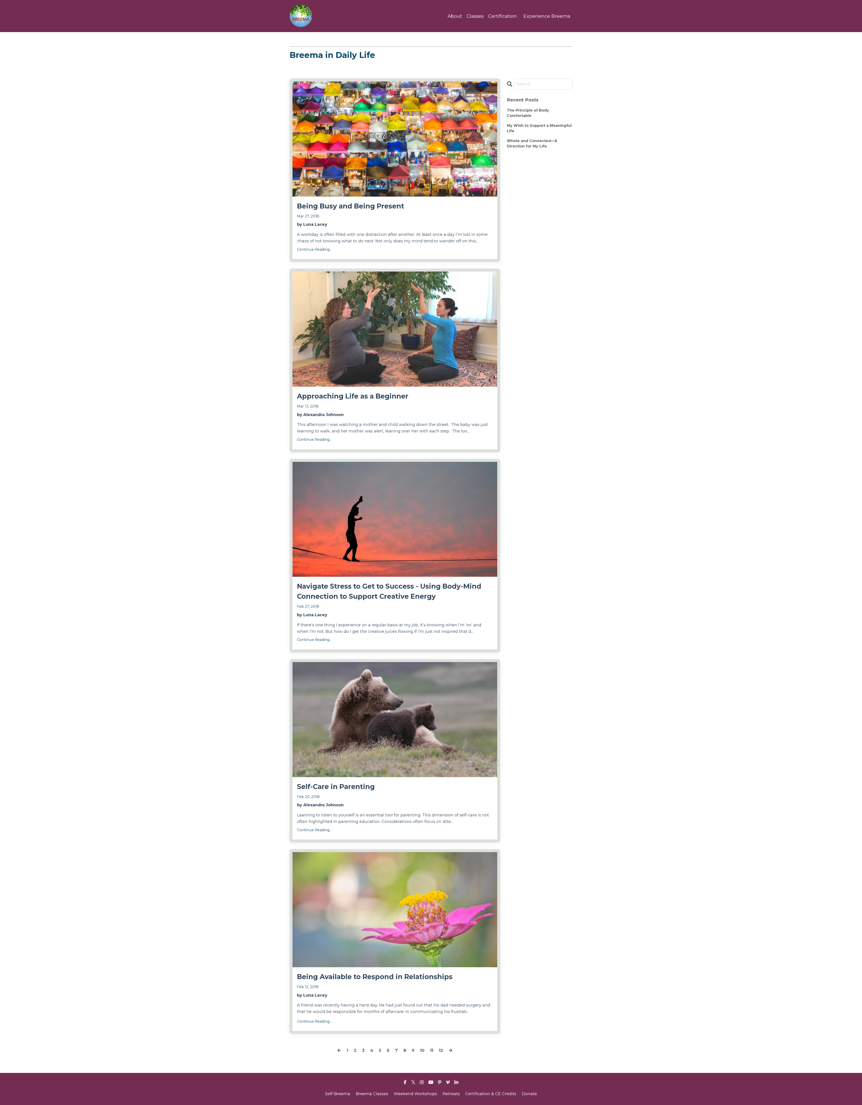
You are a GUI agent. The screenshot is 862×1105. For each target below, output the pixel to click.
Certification (502, 16)
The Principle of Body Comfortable (528, 113)
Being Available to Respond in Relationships (375, 977)
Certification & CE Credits (490, 1093)
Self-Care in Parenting (336, 787)
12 (441, 1050)
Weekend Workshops (415, 1093)
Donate (529, 1093)
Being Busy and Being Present (350, 206)
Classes (475, 16)
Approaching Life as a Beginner (352, 396)
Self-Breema (337, 1093)
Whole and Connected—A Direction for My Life (532, 143)
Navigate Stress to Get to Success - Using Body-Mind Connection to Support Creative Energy (389, 591)
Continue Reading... (314, 249)
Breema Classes (372, 1093)
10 (422, 1050)
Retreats (451, 1093)
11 (431, 1050)
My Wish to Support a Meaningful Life (539, 128)
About (455, 16)
